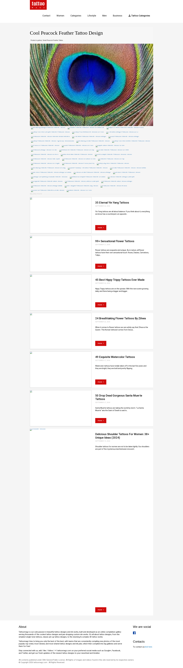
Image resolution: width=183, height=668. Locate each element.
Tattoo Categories (140, 15)
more (100, 227)
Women (60, 15)
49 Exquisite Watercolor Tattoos (115, 357)
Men (104, 15)
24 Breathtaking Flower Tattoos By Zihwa (120, 318)
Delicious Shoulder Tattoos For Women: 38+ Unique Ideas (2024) (122, 436)
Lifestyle (92, 15)
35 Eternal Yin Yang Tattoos (112, 202)
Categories (75, 15)
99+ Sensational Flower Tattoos (114, 241)
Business (117, 15)
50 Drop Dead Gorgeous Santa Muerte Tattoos (118, 397)
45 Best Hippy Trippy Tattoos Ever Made (120, 279)
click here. (148, 647)
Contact (46, 15)
